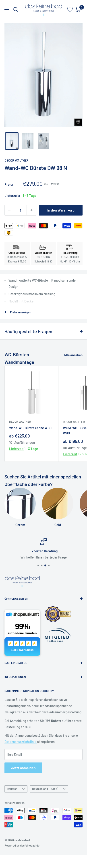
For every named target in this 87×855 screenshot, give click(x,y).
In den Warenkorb (61, 210)
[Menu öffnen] (6, 9)
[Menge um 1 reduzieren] (9, 210)
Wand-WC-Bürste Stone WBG (30, 428)
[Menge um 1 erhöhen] (31, 210)
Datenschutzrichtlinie (20, 742)
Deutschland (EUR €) (45, 788)
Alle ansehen (73, 355)
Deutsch (12, 788)
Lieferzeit (16, 449)
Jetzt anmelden (23, 768)
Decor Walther (16, 160)
